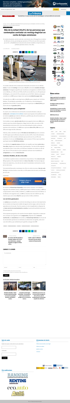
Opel (62, 152)
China (64, 131)
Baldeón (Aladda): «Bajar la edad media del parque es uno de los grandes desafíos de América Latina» (10, 295)
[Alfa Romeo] (55, 28)
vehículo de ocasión (60, 170)
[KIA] (58, 50)
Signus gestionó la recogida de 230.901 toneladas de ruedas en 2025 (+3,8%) (58, 99)
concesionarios (62, 136)
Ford (52, 140)
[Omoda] (58, 66)
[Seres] (58, 73)
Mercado (11, 27)
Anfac (52, 131)
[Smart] (55, 77)
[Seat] (54, 73)
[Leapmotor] (58, 54)
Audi (56, 131)
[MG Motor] (55, 62)
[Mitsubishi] (62, 62)
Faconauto (59, 138)
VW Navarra (53, 177)
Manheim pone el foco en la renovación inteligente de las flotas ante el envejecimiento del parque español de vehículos (39, 295)
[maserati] (55, 58)
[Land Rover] (55, 54)
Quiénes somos (39, 349)
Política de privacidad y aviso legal (43, 343)
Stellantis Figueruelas (56, 167)
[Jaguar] (58, 47)
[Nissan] (55, 66)
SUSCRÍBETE (56, 9)
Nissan (64, 149)
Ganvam (58, 142)
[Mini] (58, 62)
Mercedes (59, 149)
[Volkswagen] (62, 81)
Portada (4, 23)
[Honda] (55, 43)
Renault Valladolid (55, 161)
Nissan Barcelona (55, 152)
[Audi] (58, 28)
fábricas (53, 142)
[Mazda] (58, 58)
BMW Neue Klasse (54, 114)
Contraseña (4, 350)
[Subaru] (58, 77)
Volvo (59, 174)
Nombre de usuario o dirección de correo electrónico (13, 343)
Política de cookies (40, 346)
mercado (53, 149)
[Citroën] (58, 31)
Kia (51, 147)
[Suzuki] (62, 77)
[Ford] (62, 39)
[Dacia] (55, 35)
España (8, 27)
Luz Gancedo (6, 48)
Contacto (38, 351)
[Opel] (62, 66)
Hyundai (61, 145)
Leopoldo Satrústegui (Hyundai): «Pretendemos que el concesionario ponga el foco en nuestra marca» (24, 295)
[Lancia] (62, 50)
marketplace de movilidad (16, 114)
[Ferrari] (55, 39)
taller (64, 167)
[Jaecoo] (55, 47)
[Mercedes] (62, 58)
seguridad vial (63, 163)
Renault (59, 156)
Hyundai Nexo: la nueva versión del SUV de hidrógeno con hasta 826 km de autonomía (39, 16)
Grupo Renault (54, 145)
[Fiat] (58, 39)
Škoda (59, 177)
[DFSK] (58, 35)
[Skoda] (63, 73)
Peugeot (63, 154)
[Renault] (62, 69)
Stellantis (53, 165)
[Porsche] (58, 69)
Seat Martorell (54, 163)
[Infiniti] (62, 43)
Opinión (52, 154)
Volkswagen (53, 174)
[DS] (62, 35)
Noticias (8, 23)
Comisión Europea (60, 133)
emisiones (53, 138)
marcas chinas (57, 147)
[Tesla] (55, 81)
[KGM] (55, 50)
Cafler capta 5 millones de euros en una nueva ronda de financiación (34, 239)
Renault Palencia (54, 158)
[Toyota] (58, 81)
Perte (57, 154)
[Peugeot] (55, 69)
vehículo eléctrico (55, 172)
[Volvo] (58, 85)
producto (53, 156)
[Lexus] (62, 54)
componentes (54, 136)
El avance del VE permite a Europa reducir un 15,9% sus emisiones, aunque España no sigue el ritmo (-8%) (15, 241)
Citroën (52, 133)
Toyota (52, 170)
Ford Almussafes (58, 140)
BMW (60, 131)
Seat (62, 161)
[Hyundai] (58, 43)
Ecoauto (4, 27)
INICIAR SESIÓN (63, 9)
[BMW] (62, 28)
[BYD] (55, 31)
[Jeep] (62, 47)
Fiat (65, 138)
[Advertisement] (35, 319)
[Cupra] (62, 31)
